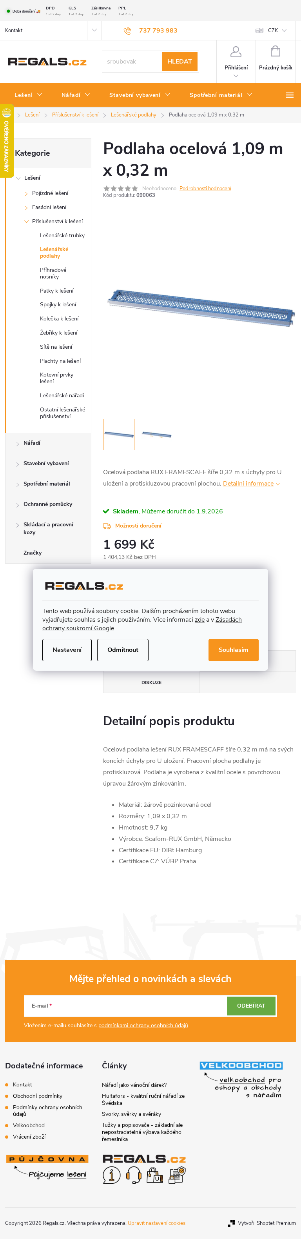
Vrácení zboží (29, 1137)
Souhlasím (233, 650)
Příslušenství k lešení (57, 221)
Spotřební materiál (47, 484)
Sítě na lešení (56, 347)
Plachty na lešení (60, 361)
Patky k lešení (56, 291)
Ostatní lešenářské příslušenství (62, 413)
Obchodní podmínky (37, 1096)
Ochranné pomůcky (48, 504)
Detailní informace (248, 483)
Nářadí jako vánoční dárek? (134, 1085)
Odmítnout (122, 650)
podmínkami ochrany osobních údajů (143, 1025)
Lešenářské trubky (62, 235)
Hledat (179, 61)
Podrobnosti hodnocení (205, 189)
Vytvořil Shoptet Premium (267, 1223)
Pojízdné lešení (50, 193)
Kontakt (13, 30)
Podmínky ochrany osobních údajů (47, 1111)
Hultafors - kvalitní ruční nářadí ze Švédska (143, 1099)
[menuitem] (28, 95)
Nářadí (32, 443)
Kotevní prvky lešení (56, 378)
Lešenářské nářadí (62, 395)
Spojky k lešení (58, 304)
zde (200, 619)
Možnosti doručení (138, 525)
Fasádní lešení (49, 207)
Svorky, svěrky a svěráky (131, 1114)
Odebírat (251, 1006)
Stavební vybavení (46, 463)
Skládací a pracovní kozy (48, 528)
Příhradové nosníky (53, 273)
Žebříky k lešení (58, 333)
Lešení (32, 178)
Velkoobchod (29, 1125)
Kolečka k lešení (59, 318)
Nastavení (67, 650)
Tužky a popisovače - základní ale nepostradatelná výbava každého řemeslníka (142, 1132)
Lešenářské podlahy (54, 253)
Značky (33, 553)
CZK (273, 30)
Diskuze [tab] (151, 682)
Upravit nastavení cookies (156, 1223)
